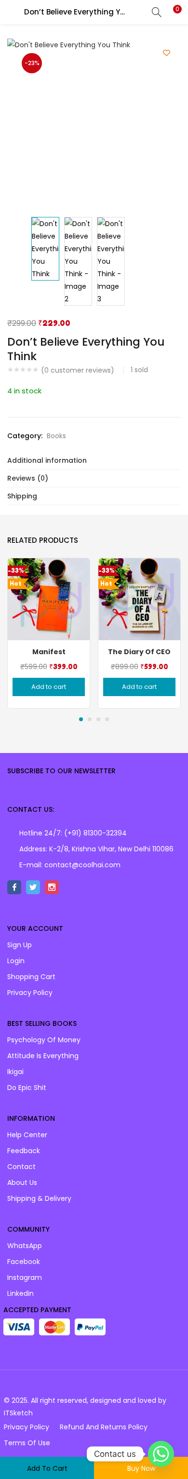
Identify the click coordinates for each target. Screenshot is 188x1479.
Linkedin (20, 1293)
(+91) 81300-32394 (95, 833)
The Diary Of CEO (139, 652)
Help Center (27, 1135)
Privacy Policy (30, 992)
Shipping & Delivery (39, 1198)
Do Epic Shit (26, 1087)
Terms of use (27, 1443)
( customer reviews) (77, 370)
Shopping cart (31, 977)
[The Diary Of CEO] (139, 599)
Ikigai (15, 1071)
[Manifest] (49, 599)
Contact (21, 1166)
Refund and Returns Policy (104, 1427)
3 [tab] (98, 719)
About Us (22, 1182)
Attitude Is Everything (43, 1056)
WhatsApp (24, 1245)
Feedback (23, 1151)
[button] (173, 12)
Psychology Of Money (44, 1040)
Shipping (22, 496)
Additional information (47, 460)
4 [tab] (107, 719)
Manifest (49, 652)
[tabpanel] (48, 633)
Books (56, 436)
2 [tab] (90, 719)
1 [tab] (81, 719)
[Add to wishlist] (166, 53)
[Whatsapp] (161, 1454)
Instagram (24, 1277)
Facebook (23, 1261)
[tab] (94, 461)
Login (16, 961)
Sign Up (19, 945)
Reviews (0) (27, 478)
